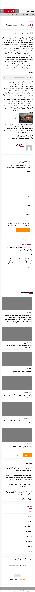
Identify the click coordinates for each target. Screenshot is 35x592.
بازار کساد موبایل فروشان (24, 498)
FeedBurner (21, 579)
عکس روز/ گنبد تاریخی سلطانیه (22, 371)
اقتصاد (30, 511)
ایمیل (28, 205)
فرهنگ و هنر (28, 526)
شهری (30, 521)
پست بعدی (28, 239)
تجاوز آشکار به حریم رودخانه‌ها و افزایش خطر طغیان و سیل (18, 346)
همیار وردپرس (16, 590)
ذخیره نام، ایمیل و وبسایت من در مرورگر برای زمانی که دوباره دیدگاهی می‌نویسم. (18, 224)
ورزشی (24, 244)
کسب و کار (29, 244)
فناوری (12, 138)
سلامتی (30, 516)
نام (29, 196)
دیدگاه (27, 171)
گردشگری (30, 21)
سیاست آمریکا (20, 138)
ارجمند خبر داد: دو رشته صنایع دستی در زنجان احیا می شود (17, 395)
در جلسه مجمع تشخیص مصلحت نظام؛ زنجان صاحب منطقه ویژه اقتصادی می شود (19, 485)
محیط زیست (28, 541)
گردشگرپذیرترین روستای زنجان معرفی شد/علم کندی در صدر (17, 421)
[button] (17, 11)
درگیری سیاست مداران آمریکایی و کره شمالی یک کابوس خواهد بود (18, 248)
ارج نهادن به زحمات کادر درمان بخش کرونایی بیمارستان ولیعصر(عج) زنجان (19, 468)
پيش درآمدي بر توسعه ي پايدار (22, 446)
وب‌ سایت (27, 214)
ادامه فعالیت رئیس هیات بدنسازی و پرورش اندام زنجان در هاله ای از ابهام (18, 492)
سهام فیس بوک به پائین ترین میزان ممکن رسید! (19, 26)
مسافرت (29, 546)
